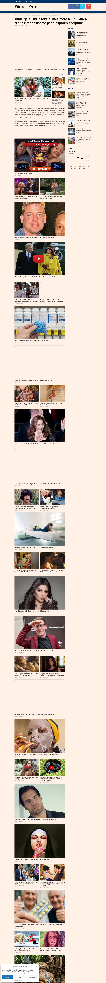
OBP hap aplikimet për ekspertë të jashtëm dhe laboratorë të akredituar (82, 33)
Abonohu (88, 4)
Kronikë (67, 12)
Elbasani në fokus (34, 12)
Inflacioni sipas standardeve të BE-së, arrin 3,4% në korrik (83, 42)
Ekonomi (60, 12)
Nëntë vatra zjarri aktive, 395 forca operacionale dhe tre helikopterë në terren (83, 139)
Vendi (70, 89)
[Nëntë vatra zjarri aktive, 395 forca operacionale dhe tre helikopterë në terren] (71, 140)
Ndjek (77, 4)
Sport (74, 12)
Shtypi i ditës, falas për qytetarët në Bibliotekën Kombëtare (82, 113)
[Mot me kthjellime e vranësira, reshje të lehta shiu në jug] (71, 131)
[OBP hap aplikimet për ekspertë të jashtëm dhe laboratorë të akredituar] (71, 35)
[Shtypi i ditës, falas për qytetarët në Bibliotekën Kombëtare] (71, 114)
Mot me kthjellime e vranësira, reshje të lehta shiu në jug (83, 130)
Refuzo (19, 977)
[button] (36, 966)
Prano (7, 977)
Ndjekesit (83, 4)
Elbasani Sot (23, 12)
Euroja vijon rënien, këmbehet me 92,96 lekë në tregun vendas (83, 79)
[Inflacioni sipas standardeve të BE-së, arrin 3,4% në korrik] (71, 43)
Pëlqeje (71, 4)
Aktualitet (45, 12)
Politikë (53, 12)
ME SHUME (81, 12)
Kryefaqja (16, 15)
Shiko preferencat (31, 977)
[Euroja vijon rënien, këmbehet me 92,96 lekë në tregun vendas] (71, 80)
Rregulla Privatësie (18, 980)
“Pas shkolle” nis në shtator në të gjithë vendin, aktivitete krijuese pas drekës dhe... (83, 122)
